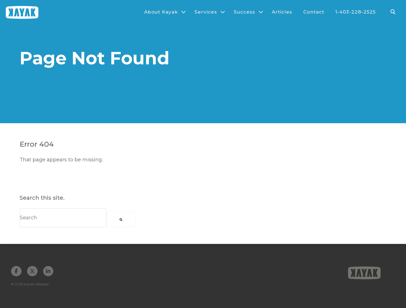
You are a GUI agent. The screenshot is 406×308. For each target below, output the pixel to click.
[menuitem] (162, 11)
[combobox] (63, 217)
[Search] (121, 219)
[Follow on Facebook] (16, 271)
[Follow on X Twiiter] (32, 271)
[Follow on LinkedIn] (48, 271)
